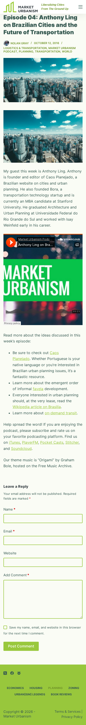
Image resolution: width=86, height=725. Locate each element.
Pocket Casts (51, 442)
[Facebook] (12, 673)
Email (9, 531)
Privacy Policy (72, 717)
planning (26, 51)
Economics (15, 688)
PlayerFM (30, 442)
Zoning (73, 688)
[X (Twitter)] (5, 673)
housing (36, 688)
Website (10, 553)
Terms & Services (67, 711)
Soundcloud (21, 448)
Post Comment (21, 646)
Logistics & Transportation (25, 48)
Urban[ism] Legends (29, 694)
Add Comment (16, 575)
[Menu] (80, 7)
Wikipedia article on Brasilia (37, 406)
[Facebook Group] (19, 673)
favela (38, 388)
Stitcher (72, 442)
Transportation (47, 51)
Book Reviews (61, 694)
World (67, 51)
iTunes (14, 442)
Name (9, 509)
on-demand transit (61, 413)
